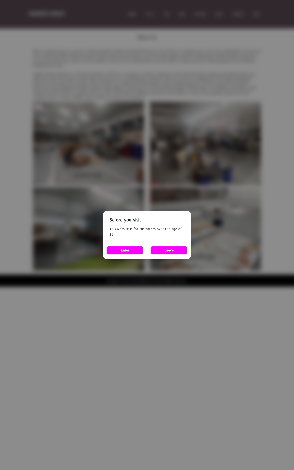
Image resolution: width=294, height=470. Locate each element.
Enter (125, 250)
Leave (169, 250)
